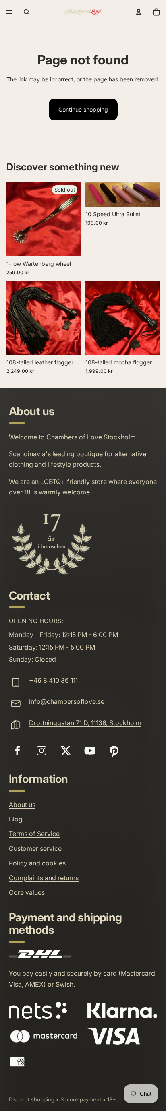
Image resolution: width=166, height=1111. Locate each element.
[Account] (138, 12)
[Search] (26, 12)
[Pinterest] (114, 750)
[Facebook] (17, 750)
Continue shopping (83, 109)
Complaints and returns (44, 878)
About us (22, 805)
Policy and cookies (37, 863)
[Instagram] (41, 750)
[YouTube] (89, 750)
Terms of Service (34, 834)
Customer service (35, 848)
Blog (16, 819)
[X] (65, 750)
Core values (27, 892)
